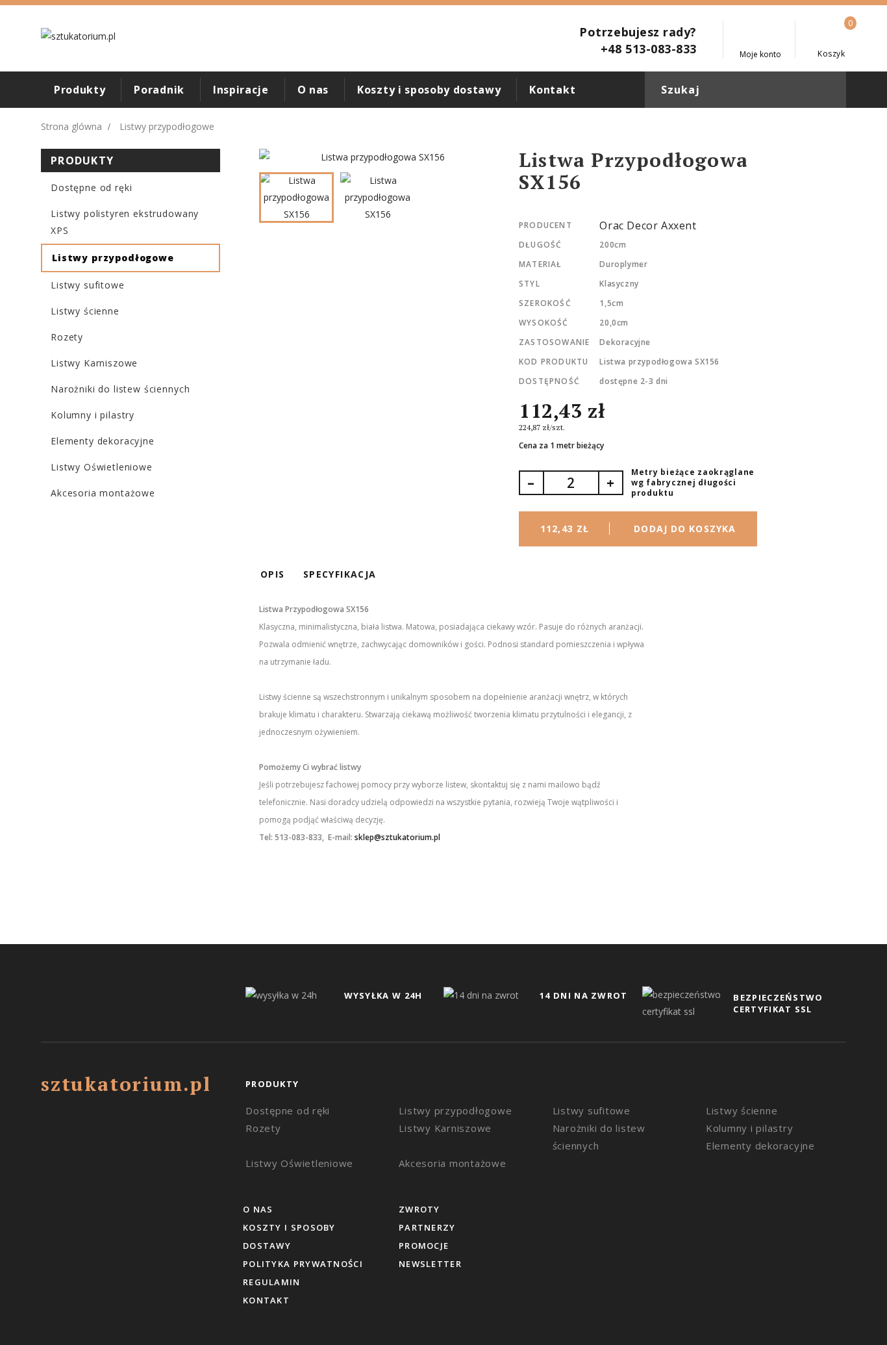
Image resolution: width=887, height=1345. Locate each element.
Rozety (67, 337)
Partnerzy (427, 1227)
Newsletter (430, 1264)
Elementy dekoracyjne (103, 441)
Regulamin (272, 1282)
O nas (313, 90)
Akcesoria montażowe (103, 493)
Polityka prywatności (303, 1264)
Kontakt (552, 90)
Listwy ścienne (85, 311)
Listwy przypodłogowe (113, 257)
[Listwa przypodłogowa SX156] (377, 157)
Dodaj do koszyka (638, 528)
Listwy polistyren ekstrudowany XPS (125, 222)
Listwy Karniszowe (94, 363)
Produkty (79, 90)
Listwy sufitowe (88, 285)
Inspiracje (241, 90)
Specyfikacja (340, 574)
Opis (272, 574)
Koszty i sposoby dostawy (429, 90)
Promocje (424, 1245)
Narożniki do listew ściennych (120, 389)
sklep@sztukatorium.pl (397, 837)
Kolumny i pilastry (92, 415)
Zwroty (419, 1209)
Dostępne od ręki (91, 187)
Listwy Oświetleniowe (102, 467)
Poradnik (159, 90)
